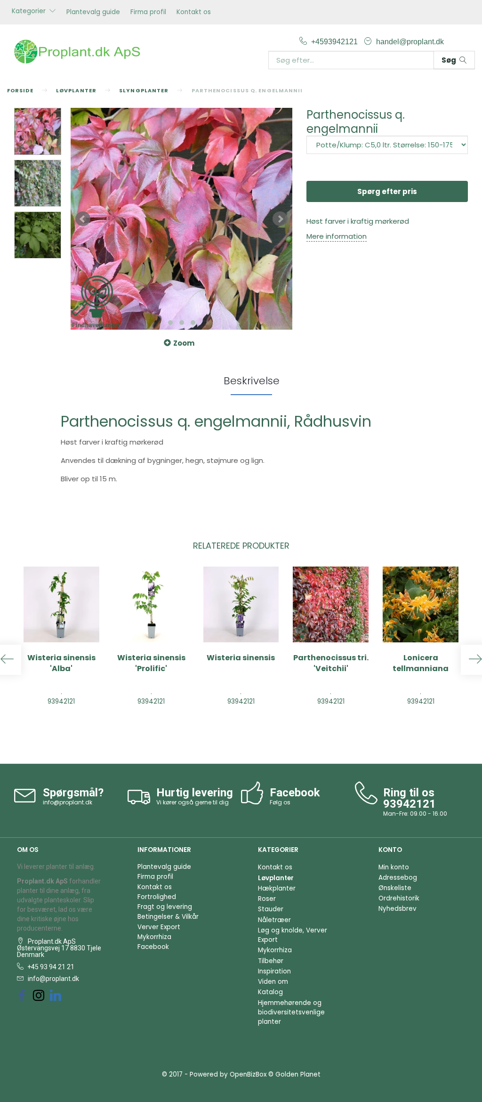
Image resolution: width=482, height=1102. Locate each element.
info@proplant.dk (67, 802)
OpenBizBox (248, 1074)
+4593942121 (335, 41)
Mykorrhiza (154, 936)
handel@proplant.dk (410, 41)
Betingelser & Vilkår (168, 916)
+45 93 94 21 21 (50, 967)
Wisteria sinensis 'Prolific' (151, 663)
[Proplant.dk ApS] (80, 50)
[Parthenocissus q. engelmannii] (181, 219)
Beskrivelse (252, 380)
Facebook (153, 946)
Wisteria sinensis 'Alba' (61, 663)
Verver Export (158, 927)
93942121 (409, 803)
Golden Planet (298, 1074)
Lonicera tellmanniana (421, 663)
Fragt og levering (164, 906)
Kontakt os (194, 12)
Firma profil (148, 12)
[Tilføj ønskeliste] (432, 724)
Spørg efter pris (387, 191)
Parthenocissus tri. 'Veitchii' (331, 663)
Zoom (183, 343)
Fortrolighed (156, 896)
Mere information (336, 236)
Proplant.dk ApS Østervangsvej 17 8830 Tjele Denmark (59, 948)
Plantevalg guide (93, 12)
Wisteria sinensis (241, 658)
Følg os (280, 802)
